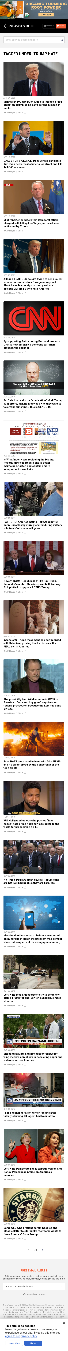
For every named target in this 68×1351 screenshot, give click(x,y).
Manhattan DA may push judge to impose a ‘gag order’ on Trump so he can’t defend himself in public (32, 105)
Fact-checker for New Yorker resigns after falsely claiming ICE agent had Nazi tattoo (29, 1114)
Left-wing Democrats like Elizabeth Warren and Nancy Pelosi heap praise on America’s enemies (32, 1172)
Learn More (14, 1343)
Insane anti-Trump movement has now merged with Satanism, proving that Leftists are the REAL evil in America (32, 643)
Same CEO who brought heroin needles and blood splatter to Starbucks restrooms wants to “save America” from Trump (32, 1231)
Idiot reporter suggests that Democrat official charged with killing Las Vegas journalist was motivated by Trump (31, 223)
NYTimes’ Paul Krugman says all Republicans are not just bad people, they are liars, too (31, 881)
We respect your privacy (34, 1294)
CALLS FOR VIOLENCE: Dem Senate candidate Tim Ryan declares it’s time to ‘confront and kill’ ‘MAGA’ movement (32, 164)
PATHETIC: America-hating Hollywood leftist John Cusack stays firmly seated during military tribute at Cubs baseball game (32, 525)
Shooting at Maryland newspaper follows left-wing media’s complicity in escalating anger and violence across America (32, 1057)
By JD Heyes (9, 113)
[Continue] (61, 1286)
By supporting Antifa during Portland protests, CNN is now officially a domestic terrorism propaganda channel (32, 344)
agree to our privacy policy (21, 1336)
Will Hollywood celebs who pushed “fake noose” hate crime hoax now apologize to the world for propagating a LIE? (31, 824)
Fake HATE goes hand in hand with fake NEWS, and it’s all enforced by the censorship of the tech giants (32, 765)
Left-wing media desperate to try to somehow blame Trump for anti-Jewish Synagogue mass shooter (32, 998)
